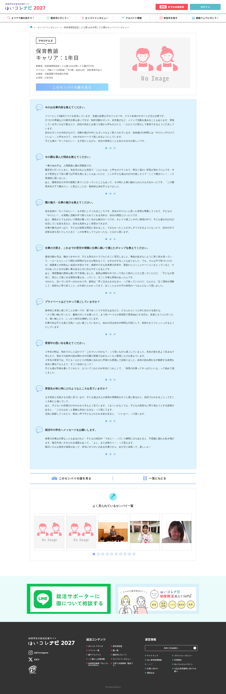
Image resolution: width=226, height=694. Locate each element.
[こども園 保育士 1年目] (81, 532)
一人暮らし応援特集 (96, 659)
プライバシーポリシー (183, 655)
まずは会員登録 (172, 6)
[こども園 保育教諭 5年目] (49, 532)
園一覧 (115, 650)
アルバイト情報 (134, 18)
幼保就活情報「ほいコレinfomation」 (98, 664)
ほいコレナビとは (95, 646)
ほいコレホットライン (183, 664)
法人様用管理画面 (154, 660)
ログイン (205, 6)
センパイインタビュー (96, 18)
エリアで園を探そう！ (22, 18)
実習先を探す (170, 18)
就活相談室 (117, 646)
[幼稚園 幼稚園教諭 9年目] (144, 532)
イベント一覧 (93, 650)
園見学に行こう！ (60, 18)
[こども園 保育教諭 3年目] (113, 532)
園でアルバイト (94, 654)
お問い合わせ (152, 668)
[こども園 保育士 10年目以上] (176, 532)
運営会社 (150, 672)
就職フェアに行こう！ (207, 18)
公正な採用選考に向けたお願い (185, 669)
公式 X (36, 659)
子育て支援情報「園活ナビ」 (123, 664)
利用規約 (178, 660)
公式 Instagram (41, 652)
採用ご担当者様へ (171, 648)
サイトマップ (152, 655)
